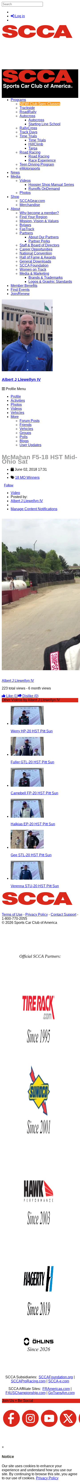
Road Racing (30, 152)
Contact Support (63, 914)
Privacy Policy (36, 914)
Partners (26, 233)
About (15, 209)
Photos (16, 404)
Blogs (24, 441)
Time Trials (28, 136)
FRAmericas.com (56, 1389)
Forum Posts (30, 421)
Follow (8, 485)
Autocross (27, 116)
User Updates (30, 445)
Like (11, 696)
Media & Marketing (34, 273)
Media (15, 176)
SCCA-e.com (58, 1381)
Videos (25, 180)
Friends (26, 425)
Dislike (30, 696)
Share (13, 516)
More (15, 417)
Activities (18, 400)
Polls (24, 437)
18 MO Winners (27, 477)
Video (15, 493)
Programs (18, 100)
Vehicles (17, 413)
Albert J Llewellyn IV (21, 379)
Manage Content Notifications (34, 509)
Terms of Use (12, 914)
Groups (25, 433)
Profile (16, 396)
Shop (15, 197)
